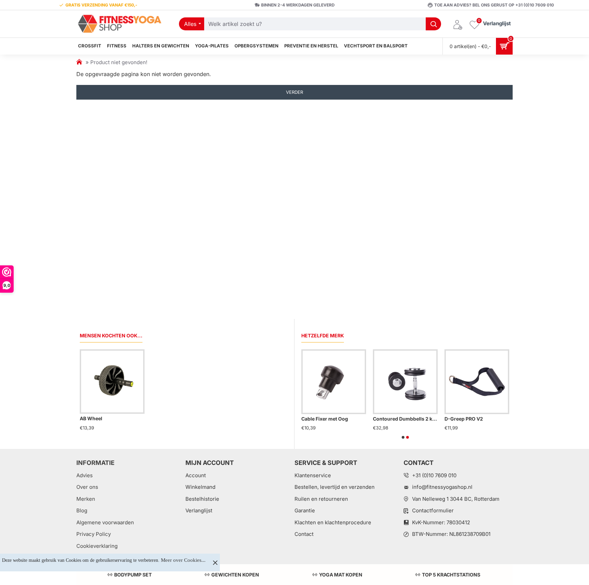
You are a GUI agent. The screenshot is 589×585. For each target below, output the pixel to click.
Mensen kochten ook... (111, 335)
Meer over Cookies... (183, 560)
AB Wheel (91, 418)
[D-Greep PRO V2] (477, 382)
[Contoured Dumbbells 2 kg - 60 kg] (405, 382)
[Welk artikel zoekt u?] (433, 23)
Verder (294, 92)
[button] (403, 437)
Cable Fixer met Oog (324, 419)
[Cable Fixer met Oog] (334, 382)
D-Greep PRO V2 (463, 419)
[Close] (215, 562)
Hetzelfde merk (322, 335)
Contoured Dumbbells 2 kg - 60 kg (405, 419)
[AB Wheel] (112, 382)
